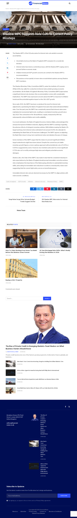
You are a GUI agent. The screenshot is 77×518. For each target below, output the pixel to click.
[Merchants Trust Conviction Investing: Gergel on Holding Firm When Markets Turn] (10, 363)
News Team (12, 44)
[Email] (7, 77)
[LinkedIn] (7, 68)
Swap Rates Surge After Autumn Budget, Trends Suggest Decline (22, 200)
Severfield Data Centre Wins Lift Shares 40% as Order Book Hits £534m (37, 388)
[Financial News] (38, 3)
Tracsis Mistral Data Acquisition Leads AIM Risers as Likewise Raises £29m (38, 379)
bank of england (11, 181)
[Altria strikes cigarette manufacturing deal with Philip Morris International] (10, 372)
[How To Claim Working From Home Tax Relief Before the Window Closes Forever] (21, 238)
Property (5, 29)
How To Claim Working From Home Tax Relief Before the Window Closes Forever (21, 252)
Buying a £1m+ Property (14, 280)
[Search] (69, 3)
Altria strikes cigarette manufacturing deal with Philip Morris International (38, 370)
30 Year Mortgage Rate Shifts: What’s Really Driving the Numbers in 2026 (55, 252)
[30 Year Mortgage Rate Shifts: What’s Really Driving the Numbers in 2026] (55, 238)
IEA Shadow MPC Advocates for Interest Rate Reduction (55, 200)
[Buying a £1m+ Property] (21, 268)
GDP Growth (22, 181)
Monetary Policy (52, 181)
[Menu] (8, 3)
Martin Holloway (12, 351)
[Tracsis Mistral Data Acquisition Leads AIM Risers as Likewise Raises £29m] (10, 381)
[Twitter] (7, 63)
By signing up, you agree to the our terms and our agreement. (29, 500)
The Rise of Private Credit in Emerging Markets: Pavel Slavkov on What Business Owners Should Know (35, 347)
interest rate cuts (40, 181)
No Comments (31, 44)
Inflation (30, 181)
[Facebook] (7, 58)
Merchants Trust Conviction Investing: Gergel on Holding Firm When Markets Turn (40, 362)
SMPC (61, 181)
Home (7, 8)
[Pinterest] (7, 72)
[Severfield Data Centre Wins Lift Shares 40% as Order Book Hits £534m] (10, 390)
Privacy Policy (40, 500)
